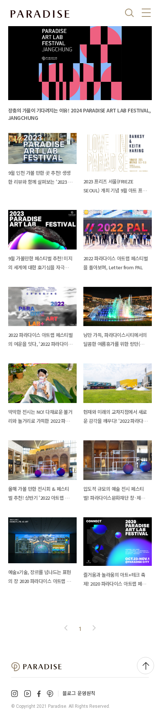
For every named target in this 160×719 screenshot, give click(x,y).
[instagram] (14, 693)
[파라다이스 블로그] (40, 14)
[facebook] (39, 694)
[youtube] (27, 693)
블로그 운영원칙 (79, 693)
